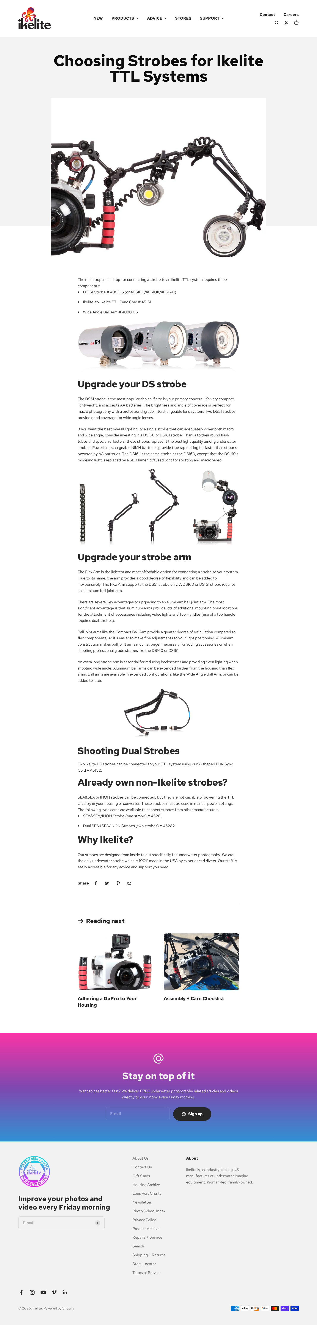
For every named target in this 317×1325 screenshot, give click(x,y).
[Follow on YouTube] (43, 1292)
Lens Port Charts (146, 1193)
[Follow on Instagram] (32, 1292)
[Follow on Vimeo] (54, 1292)
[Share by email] (129, 883)
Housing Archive (146, 1184)
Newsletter (141, 1202)
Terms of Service (146, 1272)
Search (138, 1246)
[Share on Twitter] (107, 883)
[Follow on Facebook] (21, 1292)
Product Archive (146, 1228)
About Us (140, 1158)
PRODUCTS (122, 18)
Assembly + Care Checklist (194, 998)
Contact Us (142, 1167)
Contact (267, 14)
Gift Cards (141, 1175)
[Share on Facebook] (95, 883)
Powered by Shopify (59, 1308)
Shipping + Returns (148, 1254)
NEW (98, 18)
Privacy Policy (144, 1219)
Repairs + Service (147, 1237)
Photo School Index (148, 1210)
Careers (291, 14)
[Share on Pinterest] (118, 883)
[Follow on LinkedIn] (65, 1292)
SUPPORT (210, 18)
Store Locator (144, 1263)
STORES (183, 18)
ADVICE (154, 18)
